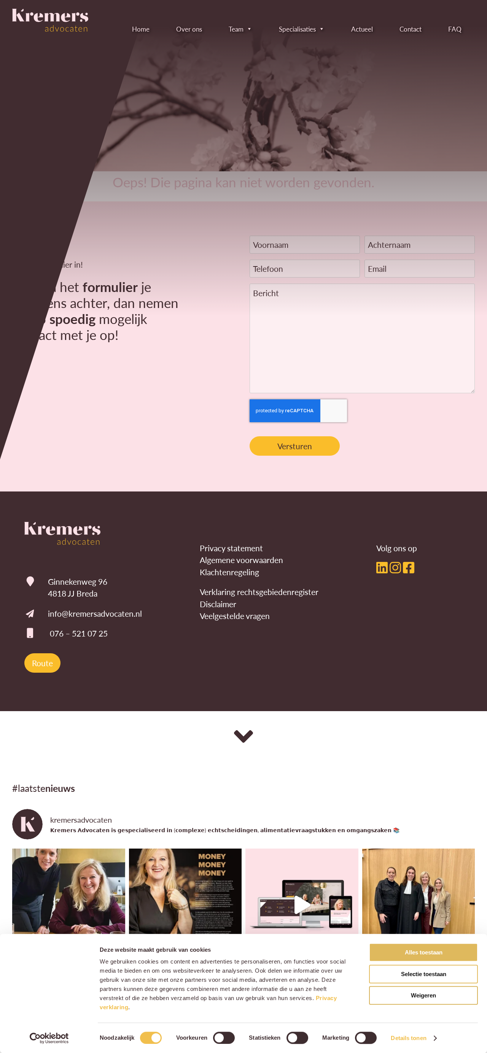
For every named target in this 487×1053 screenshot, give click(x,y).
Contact (410, 29)
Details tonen (408, 1038)
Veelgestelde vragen (235, 615)
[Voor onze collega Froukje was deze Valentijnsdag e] (418, 905)
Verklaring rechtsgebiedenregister (259, 591)
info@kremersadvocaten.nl (95, 613)
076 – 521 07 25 (79, 633)
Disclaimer (218, 603)
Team (236, 29)
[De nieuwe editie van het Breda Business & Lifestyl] (185, 905)
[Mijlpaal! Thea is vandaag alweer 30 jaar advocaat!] (68, 905)
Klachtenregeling (229, 572)
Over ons (189, 29)
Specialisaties (297, 29)
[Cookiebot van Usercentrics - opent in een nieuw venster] (49, 1038)
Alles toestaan (423, 952)
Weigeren (423, 995)
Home (141, 29)
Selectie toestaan (423, 974)
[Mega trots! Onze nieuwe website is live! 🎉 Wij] (301, 905)
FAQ (455, 29)
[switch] (224, 1038)
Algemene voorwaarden (241, 559)
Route (42, 662)
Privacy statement (231, 548)
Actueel (362, 29)
